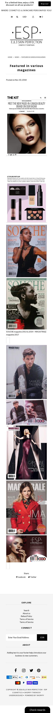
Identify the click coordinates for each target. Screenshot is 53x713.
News (17, 57)
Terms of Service (26, 619)
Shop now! (45, 4)
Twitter (33, 577)
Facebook (21, 577)
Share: (26, 573)
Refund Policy (26, 616)
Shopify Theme (31, 692)
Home (10, 57)
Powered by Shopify (34, 695)
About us (26, 613)
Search (26, 610)
